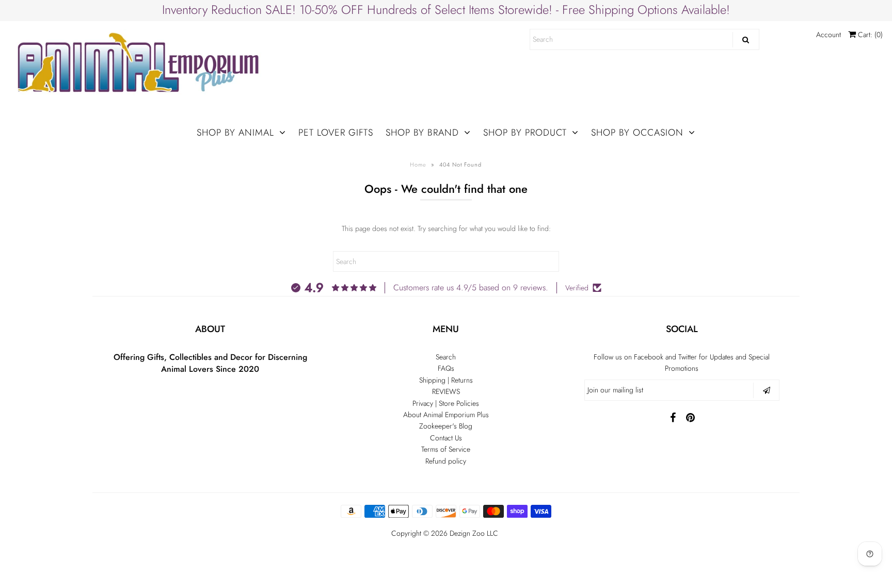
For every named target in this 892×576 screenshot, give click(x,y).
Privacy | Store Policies (445, 403)
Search (446, 357)
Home (418, 164)
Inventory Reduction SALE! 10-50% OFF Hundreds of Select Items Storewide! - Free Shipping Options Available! (446, 10)
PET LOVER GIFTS (335, 132)
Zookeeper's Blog (445, 426)
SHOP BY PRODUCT (525, 132)
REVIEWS (446, 391)
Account (828, 34)
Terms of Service (445, 449)
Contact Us (446, 438)
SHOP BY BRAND (422, 132)
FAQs (446, 368)
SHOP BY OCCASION (637, 132)
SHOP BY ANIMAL (235, 132)
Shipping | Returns (446, 380)
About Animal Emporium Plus (446, 414)
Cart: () (869, 34)
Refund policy (445, 461)
